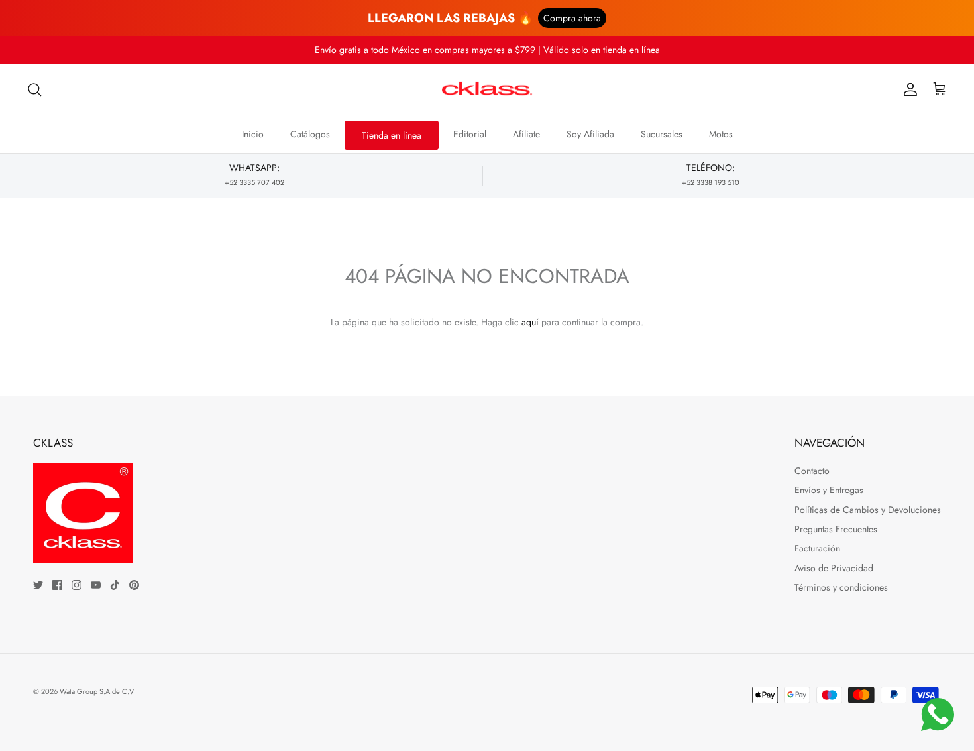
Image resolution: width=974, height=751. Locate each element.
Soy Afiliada (590, 134)
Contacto (812, 470)
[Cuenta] (907, 89)
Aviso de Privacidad (833, 568)
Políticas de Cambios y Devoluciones (867, 509)
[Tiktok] (115, 585)
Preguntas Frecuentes (835, 529)
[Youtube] (96, 585)
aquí (530, 322)
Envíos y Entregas (828, 489)
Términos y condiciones (841, 587)
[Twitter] (38, 585)
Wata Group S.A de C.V (97, 691)
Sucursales (661, 134)
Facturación (817, 548)
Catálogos (310, 134)
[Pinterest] (134, 585)
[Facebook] (57, 585)
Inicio (253, 134)
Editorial (469, 134)
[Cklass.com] (487, 89)
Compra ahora (572, 18)
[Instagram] (76, 585)
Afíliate (526, 134)
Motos (721, 134)
